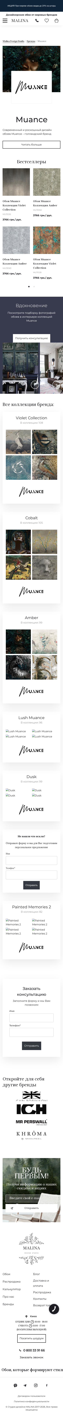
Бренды (31, 41)
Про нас (8, 1296)
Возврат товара (44, 1305)
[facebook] (47, 1385)
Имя (8, 854)
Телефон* (10, 868)
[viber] (15, 1385)
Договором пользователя (31, 1396)
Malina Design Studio (13, 41)
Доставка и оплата (41, 1283)
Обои (6, 1274)
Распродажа (12, 1281)
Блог (36, 1274)
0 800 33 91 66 (34, 1350)
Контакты (39, 1298)
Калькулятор (12, 1289)
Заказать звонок (31, 1357)
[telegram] (25, 1385)
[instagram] (36, 1385)
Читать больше (31, 144)
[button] (29, 286)
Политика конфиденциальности (31, 1401)
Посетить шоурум (32, 1338)
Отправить (31, 885)
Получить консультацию (31, 338)
